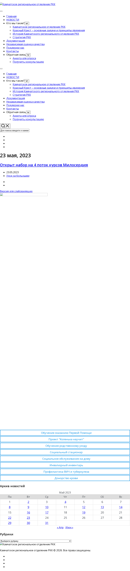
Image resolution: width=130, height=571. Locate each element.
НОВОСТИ (12, 19)
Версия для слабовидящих (16, 191)
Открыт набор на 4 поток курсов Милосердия (44, 164)
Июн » (69, 527)
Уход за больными (17, 175)
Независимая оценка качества (25, 44)
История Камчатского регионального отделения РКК (46, 34)
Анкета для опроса (24, 58)
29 (9, 523)
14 (120, 507)
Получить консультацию (28, 61)
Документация (15, 40)
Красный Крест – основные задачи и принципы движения (49, 30)
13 (102, 507)
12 (83, 507)
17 (46, 512)
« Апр (60, 527)
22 (9, 518)
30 (28, 523)
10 (46, 507)
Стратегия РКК (22, 37)
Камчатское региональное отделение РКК (39, 27)
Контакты (12, 51)
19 (83, 512)
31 (46, 523)
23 (28, 518)
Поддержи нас (15, 47)
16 (28, 512)
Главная (11, 16)
